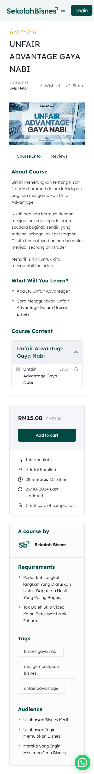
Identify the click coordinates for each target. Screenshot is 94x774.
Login (81, 10)
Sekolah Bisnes (50, 544)
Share (78, 85)
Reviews (59, 156)
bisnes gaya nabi (40, 651)
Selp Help (18, 88)
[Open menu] (63, 10)
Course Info (29, 156)
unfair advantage (41, 688)
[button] (82, 762)
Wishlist (52, 85)
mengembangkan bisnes (41, 670)
